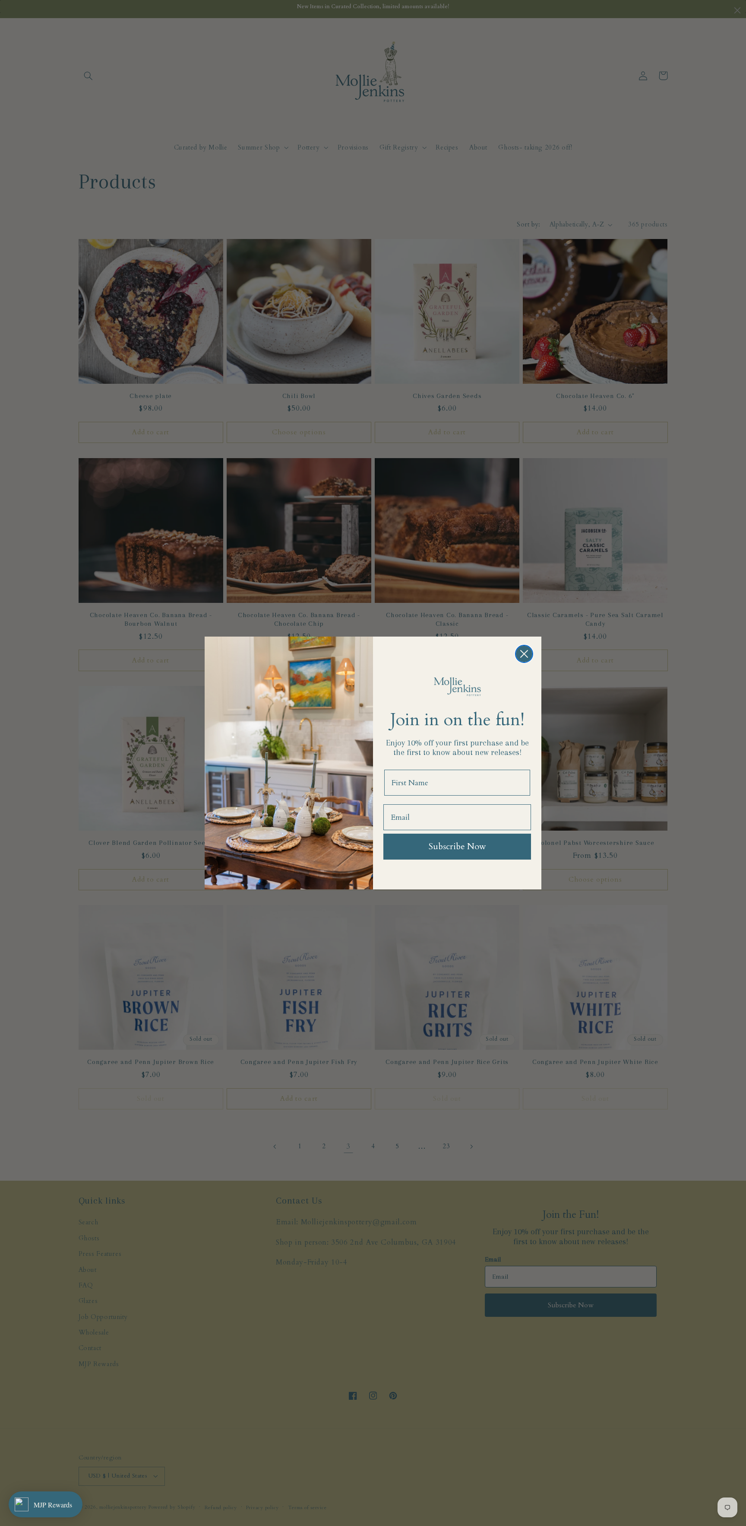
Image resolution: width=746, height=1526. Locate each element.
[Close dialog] (524, 654)
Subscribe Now (457, 846)
